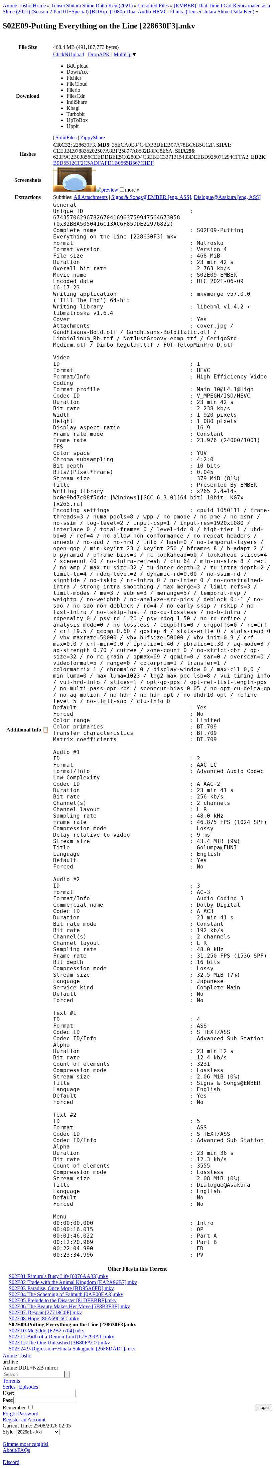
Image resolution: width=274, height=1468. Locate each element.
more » (132, 190)
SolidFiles (66, 137)
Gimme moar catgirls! (25, 1444)
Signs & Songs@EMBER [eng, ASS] (151, 197)
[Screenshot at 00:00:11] (74, 190)
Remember (15, 1407)
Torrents (11, 1381)
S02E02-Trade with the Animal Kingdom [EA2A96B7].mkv (73, 1282)
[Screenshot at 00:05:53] (107, 190)
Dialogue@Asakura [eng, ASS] (227, 197)
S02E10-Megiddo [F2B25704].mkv (47, 1330)
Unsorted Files (153, 5)
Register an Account (24, 1419)
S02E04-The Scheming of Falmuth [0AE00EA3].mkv (66, 1294)
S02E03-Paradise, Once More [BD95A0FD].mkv (61, 1288)
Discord (11, 1462)
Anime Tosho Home (24, 5)
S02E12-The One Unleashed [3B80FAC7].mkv (59, 1342)
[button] (122, 189)
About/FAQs (16, 1450)
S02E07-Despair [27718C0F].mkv (45, 1312)
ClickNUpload (68, 54)
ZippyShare (92, 137)
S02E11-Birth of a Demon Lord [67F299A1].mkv (61, 1336)
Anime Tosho (17, 1355)
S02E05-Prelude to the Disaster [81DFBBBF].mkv (63, 1300)
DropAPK (99, 54)
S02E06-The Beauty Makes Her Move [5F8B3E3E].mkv (69, 1306)
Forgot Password (20, 1413)
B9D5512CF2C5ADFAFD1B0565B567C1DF (103, 163)
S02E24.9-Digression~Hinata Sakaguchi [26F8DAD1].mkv (72, 1348)
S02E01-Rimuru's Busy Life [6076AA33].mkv (58, 1276)
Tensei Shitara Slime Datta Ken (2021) (92, 5)
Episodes (28, 1387)
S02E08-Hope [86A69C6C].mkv (44, 1318)
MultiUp (123, 54)
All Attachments (91, 197)
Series (9, 1387)
